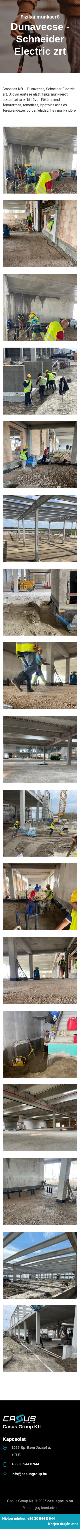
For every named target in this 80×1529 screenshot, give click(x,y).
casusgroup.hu (60, 1501)
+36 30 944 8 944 (25, 1464)
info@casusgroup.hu (29, 1474)
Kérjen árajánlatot (63, 1524)
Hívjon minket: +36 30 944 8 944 (28, 1519)
